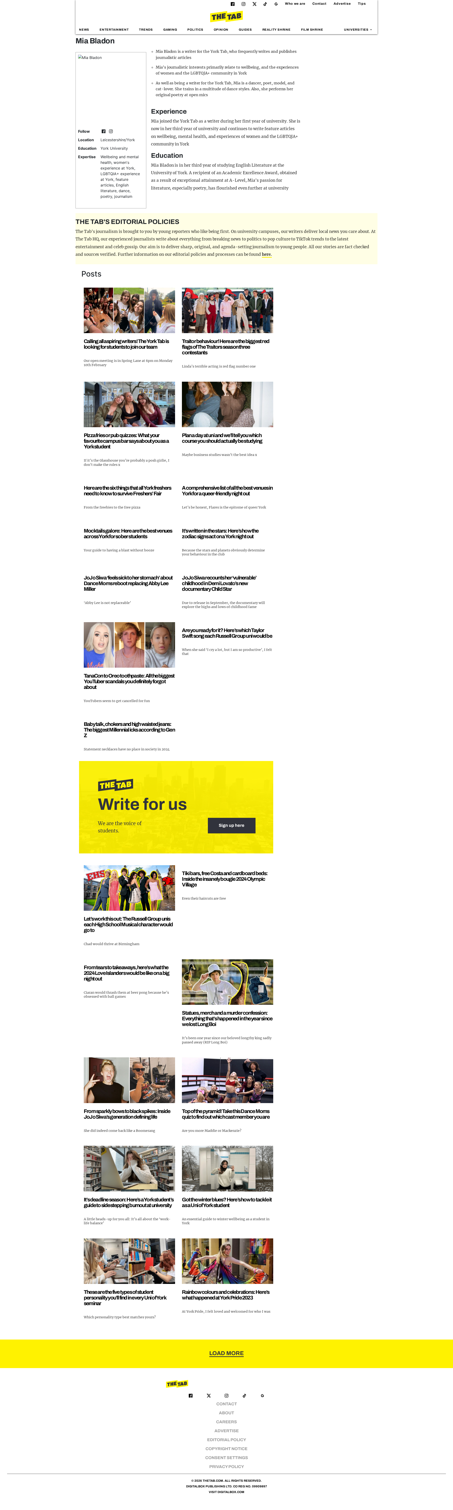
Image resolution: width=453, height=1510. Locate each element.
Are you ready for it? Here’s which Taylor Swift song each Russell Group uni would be (227, 633)
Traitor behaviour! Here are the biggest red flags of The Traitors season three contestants (225, 347)
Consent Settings (226, 1458)
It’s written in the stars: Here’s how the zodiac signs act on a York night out (220, 533)
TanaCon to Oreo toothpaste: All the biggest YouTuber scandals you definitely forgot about (129, 681)
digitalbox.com (231, 1492)
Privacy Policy (226, 1466)
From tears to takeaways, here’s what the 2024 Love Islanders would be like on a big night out (126, 973)
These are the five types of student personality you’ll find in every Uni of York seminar (125, 1297)
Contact (319, 3)
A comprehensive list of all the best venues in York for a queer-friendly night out (227, 490)
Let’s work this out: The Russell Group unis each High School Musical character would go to (128, 924)
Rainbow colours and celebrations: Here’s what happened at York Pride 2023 (225, 1295)
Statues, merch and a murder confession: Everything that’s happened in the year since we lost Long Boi (227, 1018)
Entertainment (114, 29)
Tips (362, 3)
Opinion (221, 29)
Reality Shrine (276, 29)
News (84, 29)
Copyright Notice (226, 1449)
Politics (195, 29)
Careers (226, 1422)
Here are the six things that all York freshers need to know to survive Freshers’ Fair (127, 490)
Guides (245, 29)
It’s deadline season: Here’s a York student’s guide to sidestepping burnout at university (128, 1202)
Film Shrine (312, 29)
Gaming (170, 29)
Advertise (342, 3)
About (226, 1413)
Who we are (295, 3)
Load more (226, 1353)
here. (267, 254)
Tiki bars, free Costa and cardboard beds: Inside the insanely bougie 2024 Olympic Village (225, 879)
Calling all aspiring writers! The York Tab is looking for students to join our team (126, 344)
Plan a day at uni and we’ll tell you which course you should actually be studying (222, 438)
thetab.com (213, 1480)
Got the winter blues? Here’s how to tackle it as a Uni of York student (227, 1202)
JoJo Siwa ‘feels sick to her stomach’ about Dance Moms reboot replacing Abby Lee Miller (128, 583)
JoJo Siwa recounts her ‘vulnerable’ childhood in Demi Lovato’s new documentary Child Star (219, 583)
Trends (146, 29)
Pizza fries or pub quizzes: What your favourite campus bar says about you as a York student (126, 441)
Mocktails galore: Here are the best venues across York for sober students (128, 533)
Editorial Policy (226, 1440)
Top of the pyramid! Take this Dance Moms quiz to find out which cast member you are (225, 1114)
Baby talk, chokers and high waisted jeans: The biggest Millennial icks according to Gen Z (129, 729)
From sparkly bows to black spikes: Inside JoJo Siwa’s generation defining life (127, 1114)
